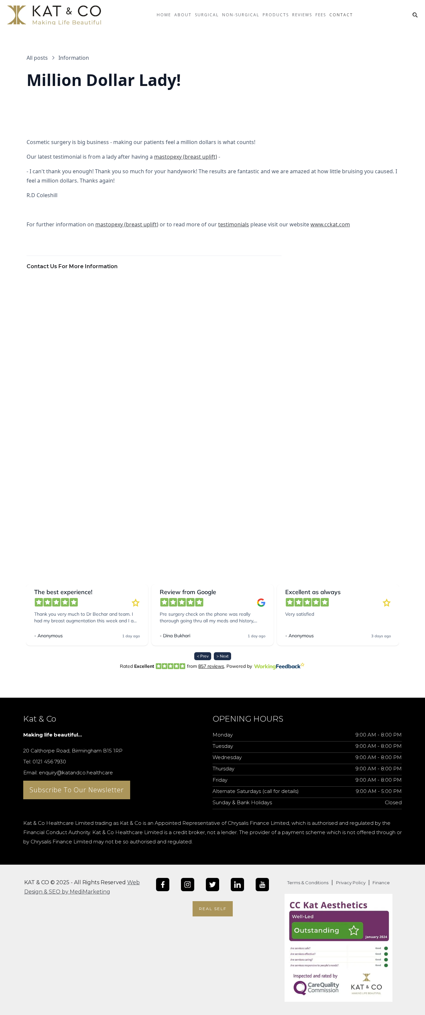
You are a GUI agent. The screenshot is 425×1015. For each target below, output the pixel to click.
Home (164, 15)
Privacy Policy (351, 882)
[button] (183, 20)
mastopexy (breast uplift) (185, 156)
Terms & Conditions (307, 882)
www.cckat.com (330, 224)
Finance (381, 882)
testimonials (233, 224)
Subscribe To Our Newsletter (77, 789)
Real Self (212, 908)
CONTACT (341, 15)
